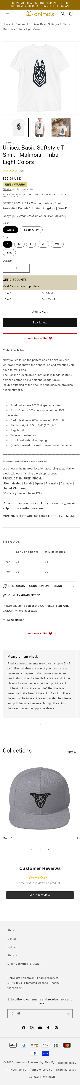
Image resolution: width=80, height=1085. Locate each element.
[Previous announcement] (7, 5)
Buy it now (40, 322)
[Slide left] (4, 128)
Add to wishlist (37, 338)
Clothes (20, 24)
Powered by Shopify (41, 1062)
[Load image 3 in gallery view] (61, 127)
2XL (57, 244)
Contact (12, 938)
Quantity (7, 260)
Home (6, 24)
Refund (12, 947)
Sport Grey (31, 229)
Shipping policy (66, 1069)
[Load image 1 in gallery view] (18, 127)
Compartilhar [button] (15, 619)
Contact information (42, 1076)
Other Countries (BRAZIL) (24, 963)
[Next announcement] (73, 5)
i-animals (21, 1062)
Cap (6, 838)
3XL (9, 252)
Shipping (7, 189)
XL (43, 244)
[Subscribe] (68, 1013)
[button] (7, 14)
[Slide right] (76, 128)
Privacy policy (16, 1069)
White (10, 229)
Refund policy (67, 1062)
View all (72, 751)
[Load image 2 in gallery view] (40, 127)
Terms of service (41, 1069)
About (11, 930)
